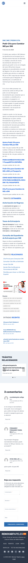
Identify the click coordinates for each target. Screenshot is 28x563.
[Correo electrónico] (23, 551)
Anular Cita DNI (8, 264)
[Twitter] (8, 551)
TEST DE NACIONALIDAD (18, 548)
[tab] (12, 377)
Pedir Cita (15, 40)
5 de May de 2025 (9, 343)
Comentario (8, 492)
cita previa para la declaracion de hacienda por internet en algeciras (14, 367)
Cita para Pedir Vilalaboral (11, 322)
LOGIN (17, 543)
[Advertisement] (14, 21)
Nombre (7, 500)
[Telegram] (16, 551)
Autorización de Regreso (13, 203)
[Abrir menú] (24, 3)
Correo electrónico (10, 509)
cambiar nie (6, 306)
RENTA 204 (6, 548)
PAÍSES (23, 543)
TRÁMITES (11, 543)
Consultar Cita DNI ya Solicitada (13, 261)
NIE (8, 40)
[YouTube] (19, 551)
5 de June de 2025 (9, 333)
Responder (7, 419)
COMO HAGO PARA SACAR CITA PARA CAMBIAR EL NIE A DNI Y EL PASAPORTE (14, 180)
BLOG (5, 543)
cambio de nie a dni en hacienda (12, 298)
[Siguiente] (23, 370)
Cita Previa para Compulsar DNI (13, 258)
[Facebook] (4, 551)
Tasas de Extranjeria (11, 221)
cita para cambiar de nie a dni (11, 301)
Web (6, 517)
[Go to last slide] (4, 370)
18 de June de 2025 (9, 324)
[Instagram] (12, 551)
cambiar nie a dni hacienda (11, 308)
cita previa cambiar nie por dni (12, 303)
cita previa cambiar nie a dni (11, 311)
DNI (4, 40)
